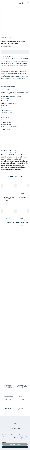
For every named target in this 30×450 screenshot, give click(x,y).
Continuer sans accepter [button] (24, 432)
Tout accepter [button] (15, 446)
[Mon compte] (20, 3)
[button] (2, 186)
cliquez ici (4, 442)
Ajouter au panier (15, 51)
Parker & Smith (6, 3)
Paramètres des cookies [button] (15, 444)
